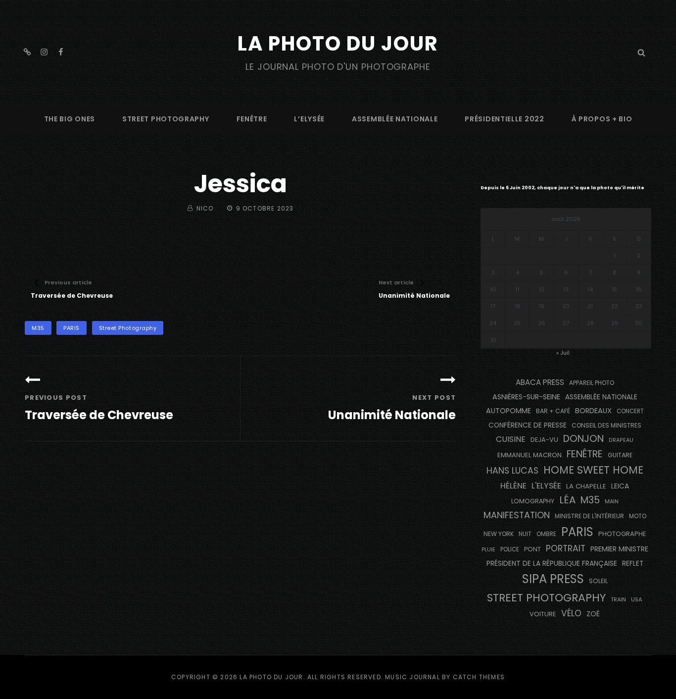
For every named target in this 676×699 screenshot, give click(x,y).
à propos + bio (602, 119)
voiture (543, 614)
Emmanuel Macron (529, 455)
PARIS (71, 328)
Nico (205, 208)
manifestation (516, 515)
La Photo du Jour (338, 43)
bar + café (553, 411)
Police (509, 549)
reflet (632, 563)
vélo (571, 613)
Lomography (532, 501)
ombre (546, 534)
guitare (620, 455)
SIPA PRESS (553, 579)
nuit (525, 534)
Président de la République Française (551, 563)
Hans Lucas (512, 471)
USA (636, 599)
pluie (488, 549)
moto (637, 516)
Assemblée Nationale (394, 119)
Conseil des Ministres (606, 425)
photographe (622, 533)
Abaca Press (540, 382)
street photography (165, 119)
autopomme (508, 411)
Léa (567, 500)
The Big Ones (69, 119)
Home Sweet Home (593, 470)
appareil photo (591, 383)
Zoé (593, 614)
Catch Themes (479, 677)
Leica (620, 486)
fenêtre (252, 119)
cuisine (511, 439)
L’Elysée (309, 119)
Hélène (513, 485)
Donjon (583, 438)
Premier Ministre (619, 549)
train (618, 599)
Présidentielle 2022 (504, 119)
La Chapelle (586, 486)
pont (532, 549)
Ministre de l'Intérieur (589, 516)
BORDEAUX (593, 411)
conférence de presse (527, 425)
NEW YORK (498, 534)
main (612, 501)
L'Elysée (546, 485)
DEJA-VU (544, 439)
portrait (565, 548)
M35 (38, 328)
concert (630, 411)
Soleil (598, 581)
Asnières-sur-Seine (526, 397)
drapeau (621, 440)
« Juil (563, 353)
